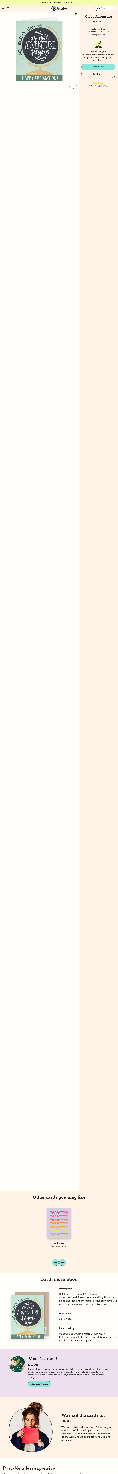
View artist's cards (39, 1384)
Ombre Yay (59, 1243)
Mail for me (98, 67)
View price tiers (98, 34)
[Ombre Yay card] (59, 1223)
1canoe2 (100, 22)
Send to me (98, 74)
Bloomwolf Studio (59, 1247)
